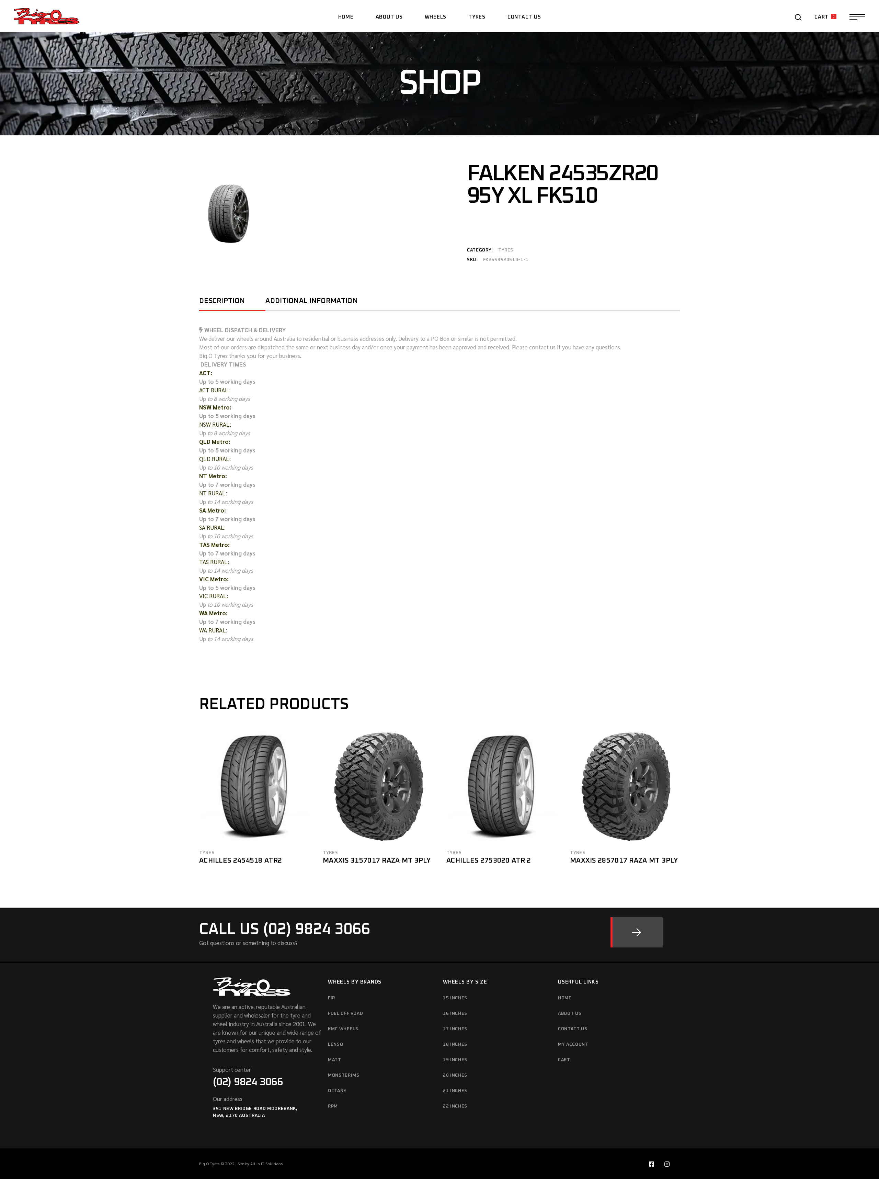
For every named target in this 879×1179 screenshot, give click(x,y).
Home (565, 998)
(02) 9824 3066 (248, 1082)
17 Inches (455, 1029)
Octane (337, 1091)
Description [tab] (222, 300)
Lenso (335, 1044)
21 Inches (455, 1091)
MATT (334, 1060)
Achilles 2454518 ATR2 (240, 860)
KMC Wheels (343, 1029)
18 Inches (455, 1044)
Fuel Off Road (345, 1013)
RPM (333, 1106)
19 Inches (455, 1060)
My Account (573, 1044)
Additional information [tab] (311, 300)
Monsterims (343, 1075)
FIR (331, 998)
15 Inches (455, 998)
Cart (564, 1060)
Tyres (505, 250)
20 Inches (455, 1075)
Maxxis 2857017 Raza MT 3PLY (624, 860)
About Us (569, 1013)
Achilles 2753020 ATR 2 (488, 860)
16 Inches (455, 1013)
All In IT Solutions (266, 1163)
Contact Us (572, 1029)
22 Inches (455, 1106)
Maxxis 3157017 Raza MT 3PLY (377, 860)
